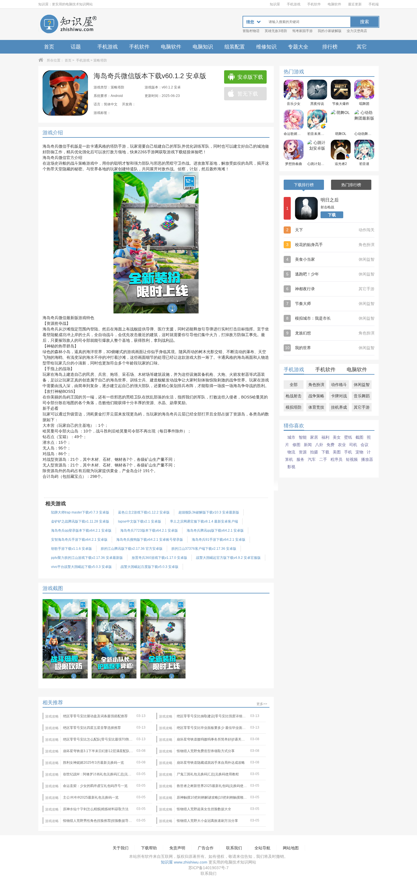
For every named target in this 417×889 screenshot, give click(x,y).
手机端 (373, 4)
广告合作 (206, 848)
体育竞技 (316, 407)
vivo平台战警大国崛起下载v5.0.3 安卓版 (81, 567)
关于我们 (121, 848)
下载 (332, 215)
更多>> (261, 704)
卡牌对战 (339, 396)
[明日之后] (306, 208)
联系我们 (234, 848)
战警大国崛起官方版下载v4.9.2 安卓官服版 (228, 558)
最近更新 (355, 4)
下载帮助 (149, 848)
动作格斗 (339, 384)
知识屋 (275, 4)
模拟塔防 (294, 407)
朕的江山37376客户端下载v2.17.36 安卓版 (203, 549)
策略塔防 (100, 60)
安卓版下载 (250, 77)
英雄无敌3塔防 (276, 31)
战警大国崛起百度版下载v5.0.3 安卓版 (149, 567)
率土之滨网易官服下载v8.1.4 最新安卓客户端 (204, 521)
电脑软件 (334, 4)
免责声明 (177, 848)
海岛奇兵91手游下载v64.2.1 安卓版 (218, 540)
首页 (49, 47)
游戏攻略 (52, 716)
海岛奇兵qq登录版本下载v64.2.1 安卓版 (81, 530)
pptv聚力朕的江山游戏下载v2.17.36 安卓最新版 (87, 558)
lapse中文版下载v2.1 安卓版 (139, 521)
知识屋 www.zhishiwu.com (184, 862)
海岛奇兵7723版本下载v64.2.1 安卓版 (149, 530)
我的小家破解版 (330, 31)
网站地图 (291, 848)
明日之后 (330, 200)
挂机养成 (339, 407)
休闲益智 (362, 384)
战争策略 (316, 396)
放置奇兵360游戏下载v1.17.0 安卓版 (159, 558)
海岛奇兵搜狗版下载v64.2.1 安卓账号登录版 (149, 540)
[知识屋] (68, 24)
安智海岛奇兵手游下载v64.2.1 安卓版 (79, 540)
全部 (294, 384)
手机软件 (314, 4)
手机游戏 (293, 4)
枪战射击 (294, 396)
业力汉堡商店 (357, 31)
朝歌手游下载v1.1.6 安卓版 (71, 549)
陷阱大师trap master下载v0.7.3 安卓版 (80, 512)
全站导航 (262, 848)
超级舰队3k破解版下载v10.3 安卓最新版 (208, 512)
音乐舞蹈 (362, 396)
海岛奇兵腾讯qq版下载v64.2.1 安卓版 (215, 530)
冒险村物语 (251, 31)
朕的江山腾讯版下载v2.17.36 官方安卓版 (132, 549)
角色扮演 (316, 384)
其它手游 (362, 407)
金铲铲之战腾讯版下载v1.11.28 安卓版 (80, 521)
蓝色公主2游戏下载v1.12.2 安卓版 (144, 512)
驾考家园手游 (302, 31)
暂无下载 (247, 94)
